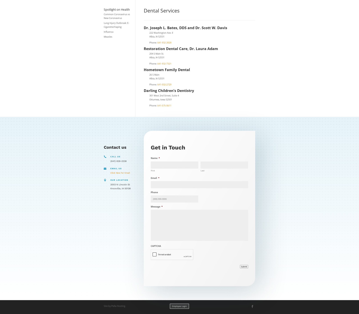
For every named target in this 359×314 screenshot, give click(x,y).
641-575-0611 (164, 105)
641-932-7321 (164, 63)
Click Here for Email (120, 173)
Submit (244, 266)
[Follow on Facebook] (252, 306)
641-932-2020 (164, 42)
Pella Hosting (118, 306)
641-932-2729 (164, 84)
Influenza (108, 31)
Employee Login (179, 306)
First (153, 170)
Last (203, 170)
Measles (108, 36)
